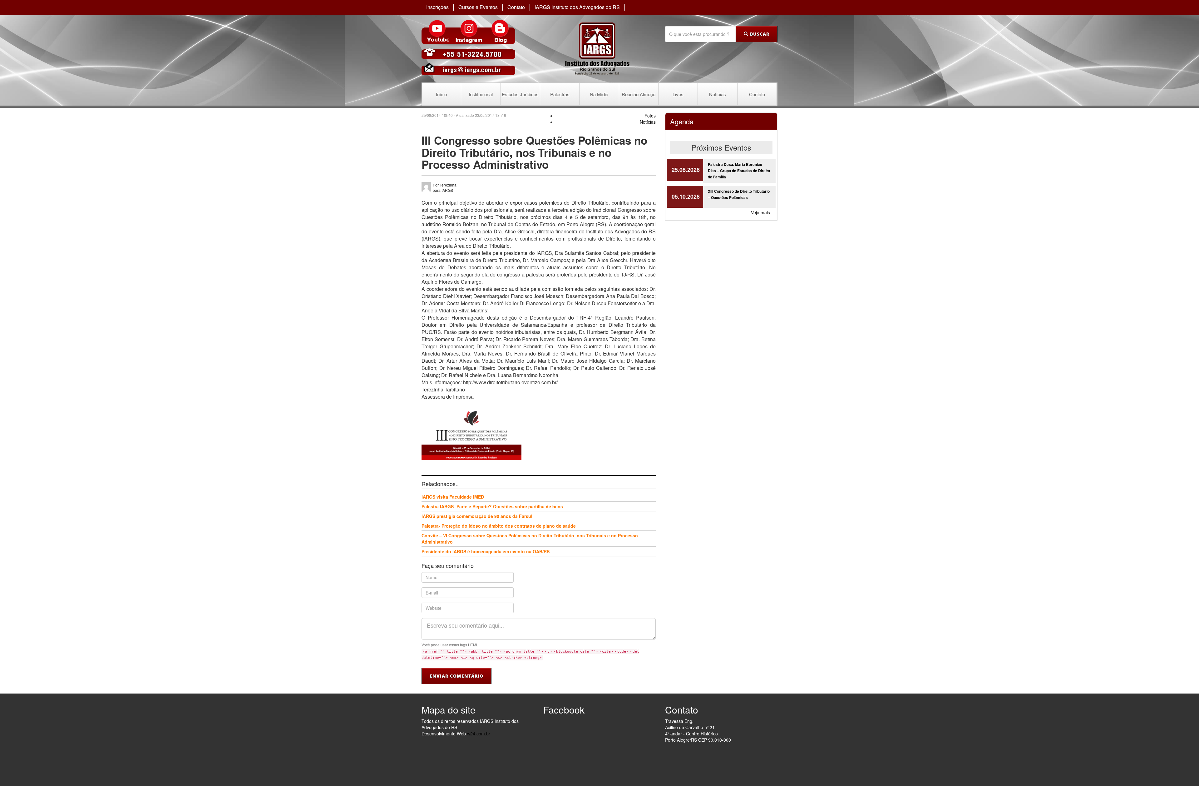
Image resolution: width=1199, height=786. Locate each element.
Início (441, 94)
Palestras (560, 94)
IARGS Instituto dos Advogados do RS (577, 7)
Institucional (481, 94)
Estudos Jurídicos (520, 94)
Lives (678, 94)
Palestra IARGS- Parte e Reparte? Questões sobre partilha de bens (492, 506)
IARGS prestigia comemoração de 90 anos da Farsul (477, 516)
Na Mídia (599, 94)
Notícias (717, 94)
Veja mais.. (761, 212)
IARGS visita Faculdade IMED (453, 497)
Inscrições (437, 7)
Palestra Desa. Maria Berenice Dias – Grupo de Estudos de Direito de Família (739, 171)
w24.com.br (478, 733)
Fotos (650, 115)
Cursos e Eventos (478, 7)
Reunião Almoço (638, 94)
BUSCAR (758, 34)
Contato (516, 7)
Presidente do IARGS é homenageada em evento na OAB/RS (486, 551)
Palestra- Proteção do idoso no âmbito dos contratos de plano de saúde (499, 526)
